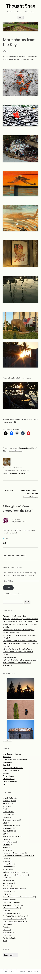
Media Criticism (8, 867)
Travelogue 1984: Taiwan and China (15, 616)
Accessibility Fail (8, 798)
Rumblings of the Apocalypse (12, 905)
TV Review (6, 930)
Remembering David (9, 657)
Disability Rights (8, 831)
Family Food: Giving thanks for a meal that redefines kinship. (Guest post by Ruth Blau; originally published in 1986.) (20, 643)
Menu (20, 17)
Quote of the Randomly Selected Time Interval (18, 897)
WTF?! (5, 941)
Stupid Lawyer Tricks (10, 913)
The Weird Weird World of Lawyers (14, 916)
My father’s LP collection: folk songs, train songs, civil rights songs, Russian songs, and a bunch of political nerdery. (20, 662)
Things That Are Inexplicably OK (13, 921)
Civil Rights (6, 817)
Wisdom (5, 935)
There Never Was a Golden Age (13, 919)
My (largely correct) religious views (14, 875)
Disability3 (6, 765)
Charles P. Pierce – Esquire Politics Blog (15, 759)
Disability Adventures (10, 825)
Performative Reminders (11, 632)
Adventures (6, 803)
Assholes (6, 806)
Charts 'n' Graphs (8, 812)
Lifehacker (6, 773)
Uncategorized (24, 448)
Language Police (8, 864)
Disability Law (7, 762)
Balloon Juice (7, 757)
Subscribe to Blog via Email (12, 567)
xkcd (4, 784)
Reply (4, 543)
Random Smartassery (10, 902)
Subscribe (8, 588)
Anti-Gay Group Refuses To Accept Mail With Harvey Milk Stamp (29, 493)
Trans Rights (7, 924)
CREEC (5, 823)
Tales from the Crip (9, 779)
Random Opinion (8, 900)
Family (5, 839)
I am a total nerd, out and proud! (13, 853)
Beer (4, 809)
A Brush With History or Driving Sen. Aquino (17, 649)
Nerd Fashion (7, 880)
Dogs (4, 834)
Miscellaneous (7, 869)
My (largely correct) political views (14, 872)
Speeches (6, 911)
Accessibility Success (9, 801)
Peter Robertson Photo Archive (13, 889)
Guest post (6, 845)
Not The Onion (8, 883)
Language (6, 861)
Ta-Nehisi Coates (8, 776)
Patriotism (6, 886)
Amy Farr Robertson (15, 451)
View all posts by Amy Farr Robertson (16, 473)
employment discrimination (12, 836)
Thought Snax (20, 6)
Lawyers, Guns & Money (11, 770)
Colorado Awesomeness (11, 820)
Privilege (5, 894)
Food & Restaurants (9, 842)
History (5, 847)
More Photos (7, 741)
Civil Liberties (7, 814)
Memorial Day (8, 490)
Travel (5, 927)
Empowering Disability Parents (13, 768)
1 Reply (5, 51)
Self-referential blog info (11, 908)
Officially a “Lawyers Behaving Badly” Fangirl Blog (19, 630)
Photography (7, 891)
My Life (5, 878)
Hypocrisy (6, 850)
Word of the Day (8, 938)
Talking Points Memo (10, 781)
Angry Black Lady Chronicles (12, 754)
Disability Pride (8, 828)
